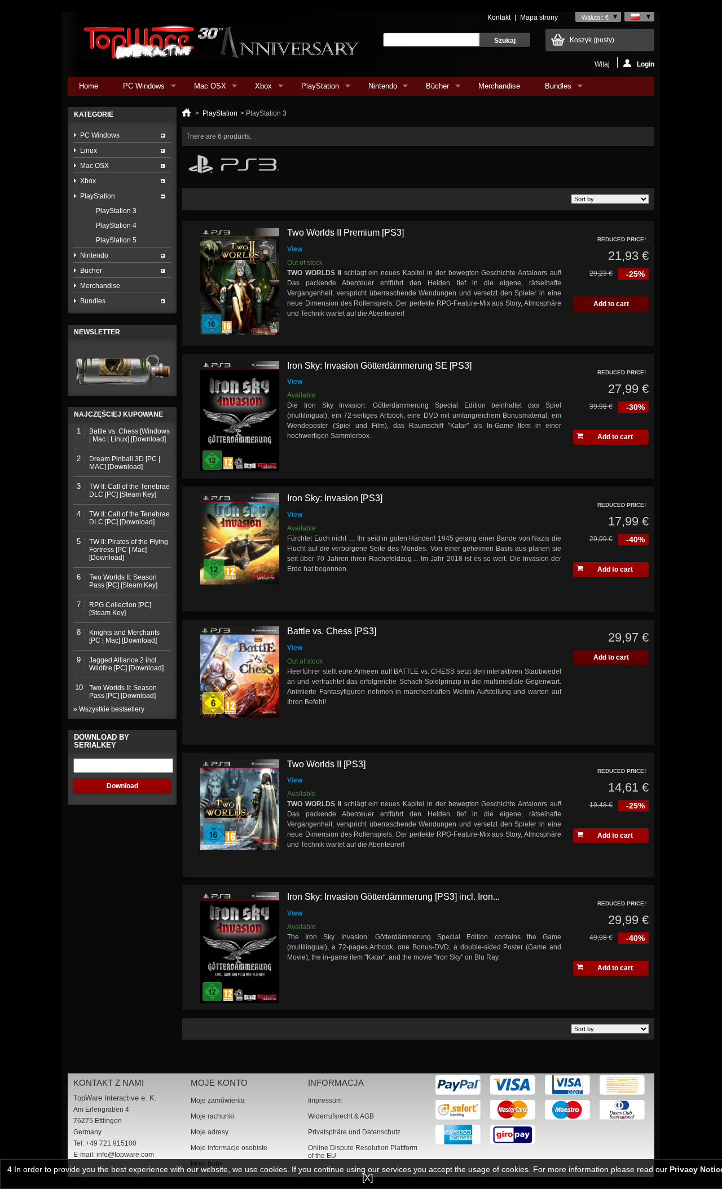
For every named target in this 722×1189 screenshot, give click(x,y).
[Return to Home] (186, 113)
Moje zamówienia (218, 1100)
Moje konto (219, 1083)
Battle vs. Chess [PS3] (331, 631)
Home (88, 86)
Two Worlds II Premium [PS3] (345, 232)
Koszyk (592, 40)
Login (645, 64)
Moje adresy (209, 1132)
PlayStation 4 (116, 225)
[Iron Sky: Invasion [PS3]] (239, 549)
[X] (367, 1178)
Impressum (325, 1100)
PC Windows (138, 89)
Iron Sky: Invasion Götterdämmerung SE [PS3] (379, 365)
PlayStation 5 (116, 240)
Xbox (258, 89)
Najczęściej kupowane (118, 414)
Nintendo (377, 89)
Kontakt (498, 17)
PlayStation (314, 89)
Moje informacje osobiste (229, 1148)
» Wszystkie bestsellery (108, 709)
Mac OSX (204, 89)
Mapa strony (539, 17)
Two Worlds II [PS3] (326, 764)
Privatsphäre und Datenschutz (354, 1132)
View (294, 249)
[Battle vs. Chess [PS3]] (239, 682)
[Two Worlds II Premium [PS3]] (239, 283)
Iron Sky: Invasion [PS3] (334, 498)
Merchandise (499, 86)
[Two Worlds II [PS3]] (239, 815)
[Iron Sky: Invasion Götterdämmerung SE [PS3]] (239, 416)
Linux (88, 150)
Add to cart (615, 437)
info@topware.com (125, 1155)
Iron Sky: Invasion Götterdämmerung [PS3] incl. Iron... (393, 896)
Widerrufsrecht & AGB (341, 1116)
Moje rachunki (212, 1116)
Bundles (552, 89)
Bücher (432, 89)
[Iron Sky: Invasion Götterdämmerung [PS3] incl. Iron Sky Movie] (239, 948)
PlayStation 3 (116, 211)
